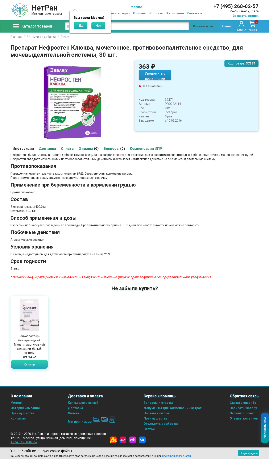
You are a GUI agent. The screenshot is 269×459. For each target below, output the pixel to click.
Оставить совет (242, 413)
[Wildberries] (132, 440)
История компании (25, 408)
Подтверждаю (249, 453)
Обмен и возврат (117, 13)
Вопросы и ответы (158, 403)
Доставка (75, 408)
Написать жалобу (243, 408)
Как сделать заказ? (83, 403)
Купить (29, 364)
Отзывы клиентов (244, 418)
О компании (175, 13)
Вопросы (156, 13)
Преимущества (22, 413)
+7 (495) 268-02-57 (236, 6)
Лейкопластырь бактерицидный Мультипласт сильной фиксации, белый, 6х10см (29, 344)
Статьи (149, 429)
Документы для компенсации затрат (173, 408)
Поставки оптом (156, 413)
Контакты (194, 13)
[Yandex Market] (113, 440)
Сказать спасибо (243, 403)
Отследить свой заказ (161, 424)
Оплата (73, 413)
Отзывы (139, 13)
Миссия (16, 403)
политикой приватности (176, 456)
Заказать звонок (245, 16)
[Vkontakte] (142, 440)
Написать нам (265, 428)
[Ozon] (123, 440)
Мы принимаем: (80, 421)
